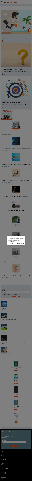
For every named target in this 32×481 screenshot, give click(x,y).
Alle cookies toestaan (20, 243)
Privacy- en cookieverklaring (11, 241)
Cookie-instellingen (11, 243)
